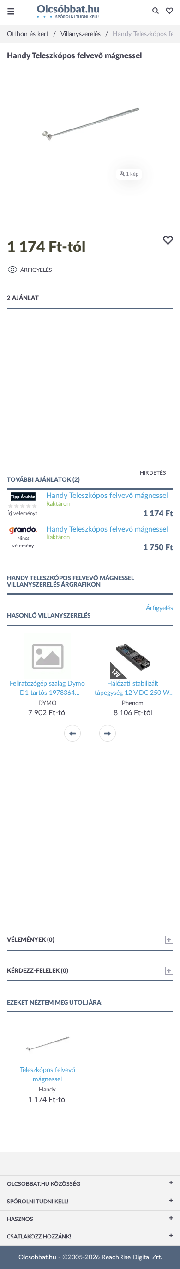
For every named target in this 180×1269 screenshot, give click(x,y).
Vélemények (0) (30, 940)
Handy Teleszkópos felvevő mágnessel (107, 495)
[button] (167, 11)
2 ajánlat (23, 298)
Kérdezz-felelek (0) (37, 971)
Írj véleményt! (23, 513)
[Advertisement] (90, 401)
